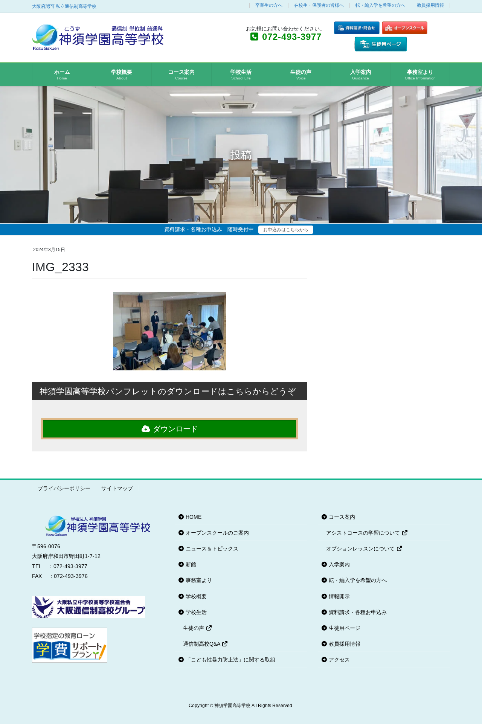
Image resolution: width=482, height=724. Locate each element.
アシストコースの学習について (363, 533)
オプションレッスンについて (361, 549)
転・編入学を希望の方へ (380, 5)
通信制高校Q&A (202, 644)
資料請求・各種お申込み (357, 612)
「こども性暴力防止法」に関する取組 (229, 660)
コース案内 (341, 517)
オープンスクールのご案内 (216, 533)
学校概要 (195, 596)
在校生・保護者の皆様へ (319, 5)
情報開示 (338, 596)
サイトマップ (117, 488)
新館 (190, 564)
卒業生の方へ (268, 5)
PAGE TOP (463, 695)
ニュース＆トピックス (211, 549)
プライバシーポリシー (64, 488)
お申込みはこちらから (285, 229)
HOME (192, 517)
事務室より (198, 580)
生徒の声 (194, 628)
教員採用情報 (430, 5)
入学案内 (338, 564)
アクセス (338, 660)
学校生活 (195, 612)
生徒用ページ (343, 628)
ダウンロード (174, 429)
